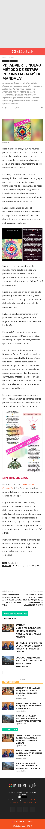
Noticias (11, 57)
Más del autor (11, 618)
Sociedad (14, 61)
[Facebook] (12, 809)
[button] (4, 51)
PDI (38, 566)
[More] (29, 113)
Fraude (15, 566)
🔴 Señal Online (18, 822)
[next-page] (7, 672)
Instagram (23, 566)
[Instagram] (19, 809)
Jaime (7, 108)
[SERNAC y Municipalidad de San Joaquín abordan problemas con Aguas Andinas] (8, 628)
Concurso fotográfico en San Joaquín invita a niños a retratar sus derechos (29, 647)
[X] (25, 809)
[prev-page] (3, 672)
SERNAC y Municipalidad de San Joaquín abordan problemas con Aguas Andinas (28, 631)
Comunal (6, 631)
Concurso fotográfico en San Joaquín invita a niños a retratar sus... (29, 705)
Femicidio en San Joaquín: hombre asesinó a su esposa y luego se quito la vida (11, 599)
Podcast (30, 822)
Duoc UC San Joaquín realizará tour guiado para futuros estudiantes (29, 662)
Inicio (4, 57)
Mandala (31, 566)
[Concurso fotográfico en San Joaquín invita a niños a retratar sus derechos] (8, 645)
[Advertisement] (22, 24)
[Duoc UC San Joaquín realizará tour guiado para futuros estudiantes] (8, 660)
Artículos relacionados (15, 614)
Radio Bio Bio (12, 563)
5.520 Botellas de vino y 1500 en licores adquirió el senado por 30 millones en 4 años (33, 599)
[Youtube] (32, 809)
